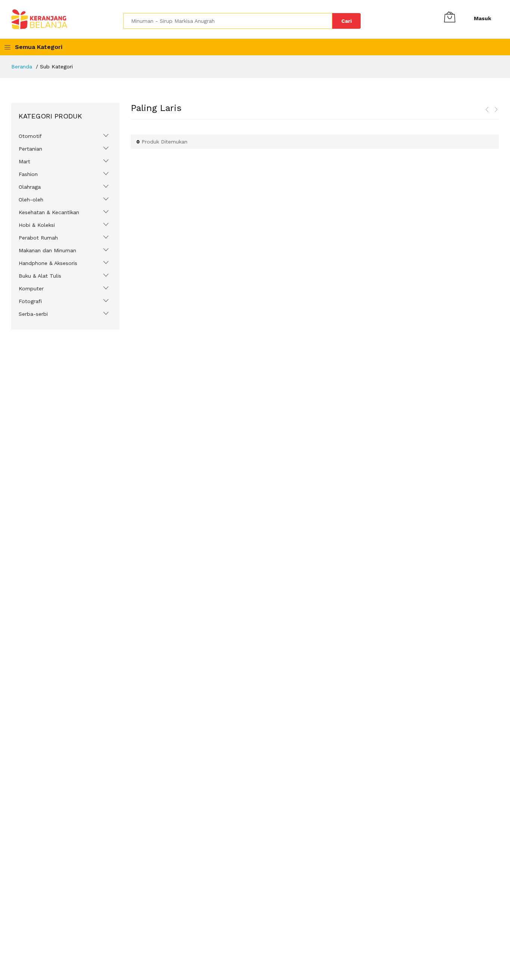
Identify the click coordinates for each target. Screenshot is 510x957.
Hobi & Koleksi (37, 225)
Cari (346, 21)
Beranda (21, 67)
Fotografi (30, 301)
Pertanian (30, 149)
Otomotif (30, 136)
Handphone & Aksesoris (48, 263)
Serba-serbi (33, 314)
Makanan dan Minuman (47, 250)
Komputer (31, 288)
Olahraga (30, 187)
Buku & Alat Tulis (40, 276)
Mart (24, 161)
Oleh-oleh (31, 200)
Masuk (482, 18)
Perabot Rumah (38, 238)
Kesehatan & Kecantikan (49, 212)
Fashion (28, 174)
